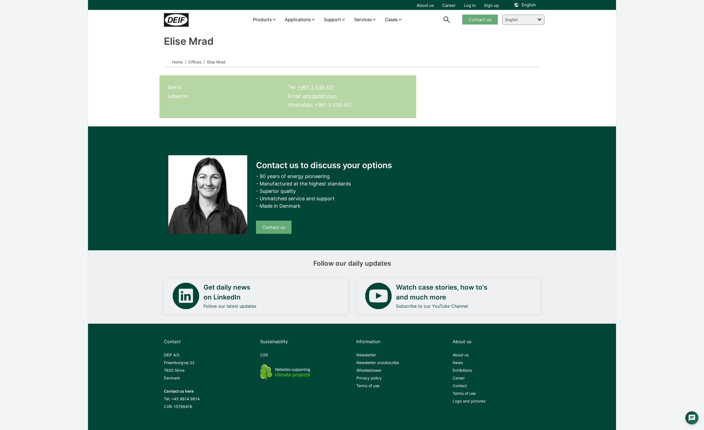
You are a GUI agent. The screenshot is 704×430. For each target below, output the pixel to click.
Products (262, 19)
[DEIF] (188, 20)
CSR (264, 355)
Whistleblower (368, 370)
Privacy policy (369, 378)
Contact (460, 385)
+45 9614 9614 (185, 398)
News (458, 362)
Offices (194, 62)
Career (459, 378)
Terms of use (368, 385)
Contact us (273, 227)
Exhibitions (462, 370)
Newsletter (366, 355)
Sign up (491, 5)
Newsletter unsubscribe (377, 362)
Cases (391, 19)
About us (461, 355)
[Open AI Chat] (691, 418)
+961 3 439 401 (316, 87)
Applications (298, 19)
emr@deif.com (320, 96)
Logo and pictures (469, 401)
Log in (470, 5)
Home (177, 62)
